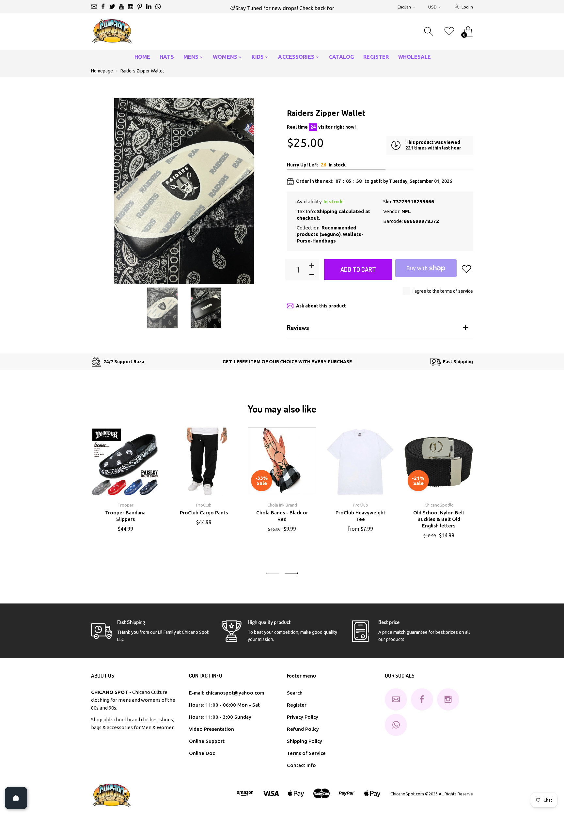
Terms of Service (306, 753)
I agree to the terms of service (443, 291)
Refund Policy (303, 729)
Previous (102, 191)
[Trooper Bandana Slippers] (125, 462)
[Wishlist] (449, 31)
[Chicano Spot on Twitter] (112, 6)
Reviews (298, 327)
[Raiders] (162, 308)
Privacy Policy (302, 717)
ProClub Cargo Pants (204, 512)
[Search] (429, 31)
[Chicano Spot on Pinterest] (139, 6)
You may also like (282, 408)
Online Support (207, 741)
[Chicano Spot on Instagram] (130, 6)
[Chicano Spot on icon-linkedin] (148, 6)
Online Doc (202, 753)
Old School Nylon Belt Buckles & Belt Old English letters (438, 519)
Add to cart (358, 269)
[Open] (16, 798)
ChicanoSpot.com (407, 793)
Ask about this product (321, 305)
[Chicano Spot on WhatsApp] (158, 6)
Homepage (102, 70)
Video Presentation (211, 729)
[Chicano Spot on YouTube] (121, 6)
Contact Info (301, 765)
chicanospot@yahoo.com (235, 693)
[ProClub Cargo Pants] (203, 462)
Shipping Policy (304, 741)
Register (296, 705)
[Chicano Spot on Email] (94, 6)
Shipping (327, 211)
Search (295, 693)
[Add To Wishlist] (466, 269)
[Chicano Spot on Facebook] (103, 6)
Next (266, 191)
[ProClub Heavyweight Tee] (360, 462)
